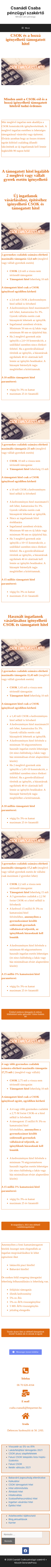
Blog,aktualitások (18, 1519)
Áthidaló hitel (16, 1491)
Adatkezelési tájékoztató (22, 1515)
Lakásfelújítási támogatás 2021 (26, 1450)
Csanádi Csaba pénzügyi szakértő (25, 10)
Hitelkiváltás (15, 1495)
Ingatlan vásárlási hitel (21, 1502)
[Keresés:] (22, 1534)
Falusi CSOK (15, 1464)
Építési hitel (15, 1505)
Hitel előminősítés (18, 1488)
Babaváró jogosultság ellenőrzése (27, 1477)
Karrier (12, 1522)
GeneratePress (29, 1562)
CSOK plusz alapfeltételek (23, 1453)
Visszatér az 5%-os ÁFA (22, 1446)
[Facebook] (25, 1550)
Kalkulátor (14, 1481)
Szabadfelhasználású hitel (23, 1498)
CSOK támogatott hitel (21, 1484)
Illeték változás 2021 (20, 1467)
